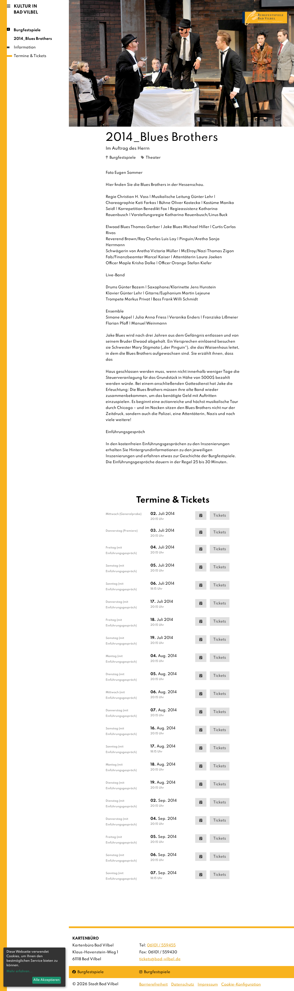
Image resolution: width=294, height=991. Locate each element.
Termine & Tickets (30, 56)
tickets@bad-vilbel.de (160, 959)
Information (25, 47)
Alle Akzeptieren (46, 980)
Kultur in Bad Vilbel (26, 9)
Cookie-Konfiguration (241, 984)
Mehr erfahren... (19, 971)
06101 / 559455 (161, 945)
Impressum (208, 984)
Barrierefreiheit (153, 984)
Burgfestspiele (27, 30)
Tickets (219, 515)
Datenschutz (182, 984)
